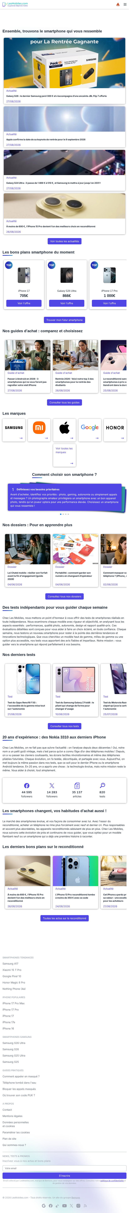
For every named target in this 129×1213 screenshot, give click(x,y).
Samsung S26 (11, 1049)
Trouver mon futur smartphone (64, 320)
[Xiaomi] (39, 430)
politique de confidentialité (112, 1180)
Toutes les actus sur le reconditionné (64, 918)
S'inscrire (64, 1175)
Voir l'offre (24, 303)
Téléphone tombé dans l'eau (19, 1082)
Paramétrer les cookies (16, 1132)
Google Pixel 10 (12, 976)
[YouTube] (64, 1206)
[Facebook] (50, 1206)
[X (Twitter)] (71, 1206)
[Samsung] (14, 430)
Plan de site (9, 1138)
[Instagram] (78, 1206)
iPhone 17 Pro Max (14, 1003)
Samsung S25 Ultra (14, 1055)
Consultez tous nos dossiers (64, 596)
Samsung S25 (11, 1061)
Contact (7, 1109)
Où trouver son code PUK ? (19, 1095)
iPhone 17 (8, 1015)
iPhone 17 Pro (11, 1009)
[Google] (44, 1206)
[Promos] (118, 4)
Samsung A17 (10, 963)
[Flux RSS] (85, 1206)
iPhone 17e (9, 1022)
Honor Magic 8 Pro (14, 982)
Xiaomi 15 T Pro (12, 969)
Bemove (75, 1197)
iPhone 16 (8, 1028)
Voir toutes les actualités (64, 241)
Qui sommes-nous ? (14, 1145)
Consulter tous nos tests (64, 726)
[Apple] (64, 430)
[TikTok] (57, 1206)
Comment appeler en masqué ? (21, 1076)
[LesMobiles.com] (15, 4)
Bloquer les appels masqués (19, 1089)
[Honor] (115, 430)
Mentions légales (12, 1116)
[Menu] (125, 4)
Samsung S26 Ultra (14, 1043)
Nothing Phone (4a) (14, 988)
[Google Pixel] (90, 430)
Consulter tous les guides (64, 402)
